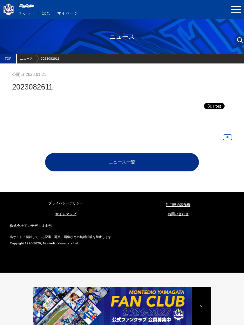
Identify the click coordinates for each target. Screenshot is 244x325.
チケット (27, 13)
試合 (46, 13)
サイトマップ (65, 214)
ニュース (26, 58)
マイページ (67, 13)
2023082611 (50, 58)
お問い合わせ (178, 214)
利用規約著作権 (178, 205)
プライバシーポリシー (65, 203)
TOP (8, 58)
